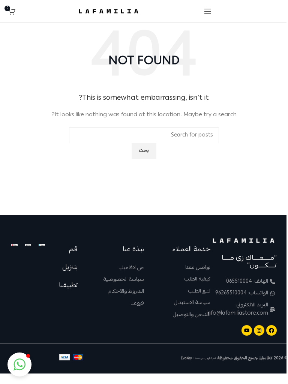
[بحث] (23, 11)
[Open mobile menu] (207, 11)
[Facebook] (271, 330)
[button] (20, 364)
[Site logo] (108, 12)
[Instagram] (259, 330)
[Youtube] (247, 330)
